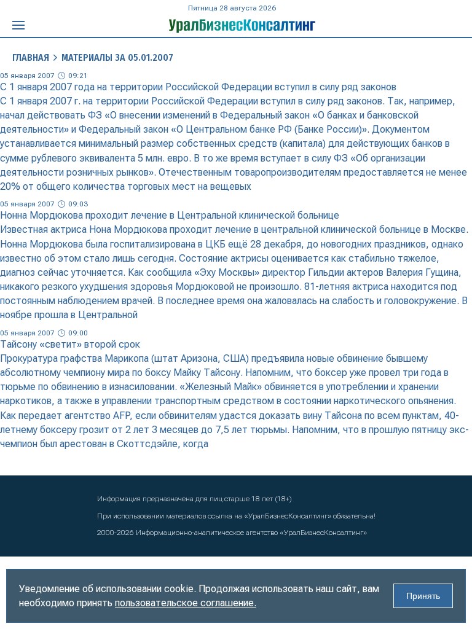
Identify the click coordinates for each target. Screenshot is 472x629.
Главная (30, 57)
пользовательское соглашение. (185, 603)
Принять (423, 596)
